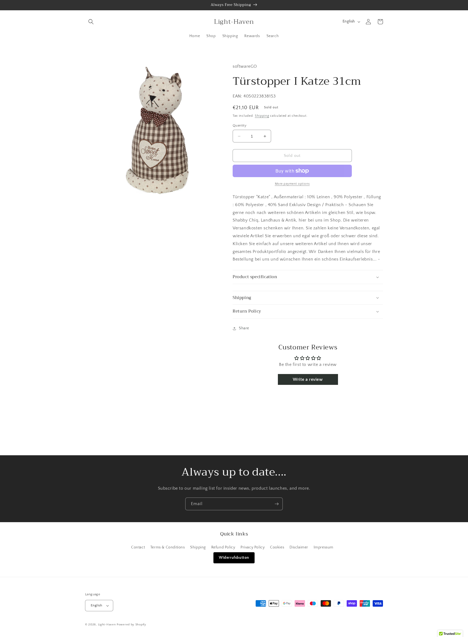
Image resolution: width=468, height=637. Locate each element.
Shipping (262, 116)
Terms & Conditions (167, 547)
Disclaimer (299, 547)
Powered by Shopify (131, 624)
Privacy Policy (252, 547)
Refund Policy (223, 547)
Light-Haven (107, 624)
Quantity (239, 125)
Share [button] (244, 328)
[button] (91, 22)
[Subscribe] (276, 504)
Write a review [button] (308, 379)
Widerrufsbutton (234, 557)
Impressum (323, 547)
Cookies (277, 547)
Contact (138, 547)
